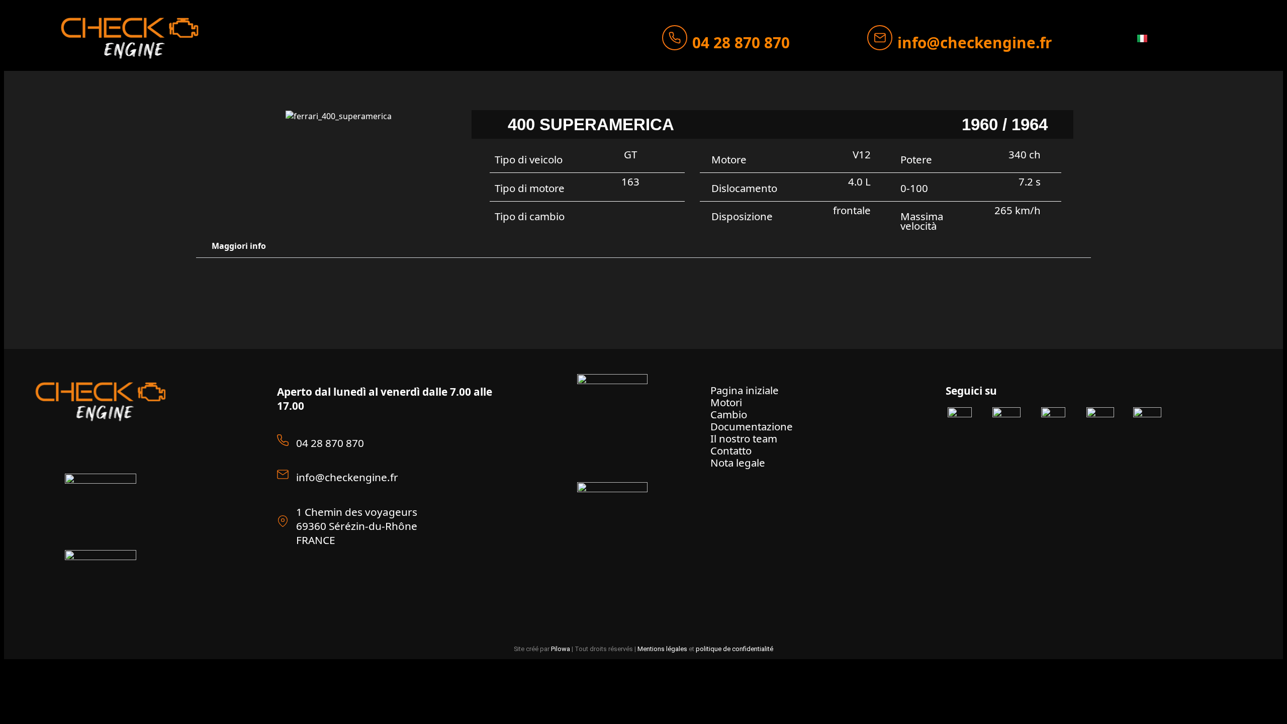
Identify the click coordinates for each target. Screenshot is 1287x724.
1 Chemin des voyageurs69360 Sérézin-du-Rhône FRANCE (356, 526)
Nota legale (737, 463)
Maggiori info (239, 245)
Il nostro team (743, 438)
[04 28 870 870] (674, 37)
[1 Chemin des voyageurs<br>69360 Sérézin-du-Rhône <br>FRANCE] (283, 521)
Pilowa (560, 649)
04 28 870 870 (741, 42)
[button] (643, 246)
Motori (726, 402)
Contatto (731, 450)
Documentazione (751, 426)
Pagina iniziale (744, 390)
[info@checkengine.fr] (879, 37)
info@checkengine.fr (974, 42)
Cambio (728, 414)
